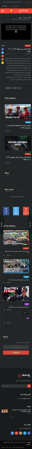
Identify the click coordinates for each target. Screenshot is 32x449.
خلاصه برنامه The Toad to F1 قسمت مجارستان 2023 (19, 127)
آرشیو (20, 17)
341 (9, 256)
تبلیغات (2, 447)
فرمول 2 (28, 122)
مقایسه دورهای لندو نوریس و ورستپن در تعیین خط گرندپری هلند (17, 252)
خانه (29, 17)
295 (9, 323)
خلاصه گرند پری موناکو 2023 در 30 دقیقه (20, 50)
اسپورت (25, 17)
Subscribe (16, 353)
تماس (10, 447)
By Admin (7, 54)
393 (9, 310)
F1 (20, 88)
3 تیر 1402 (13, 54)
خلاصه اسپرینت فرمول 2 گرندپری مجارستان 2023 (19, 280)
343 (9, 163)
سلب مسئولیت (15, 447)
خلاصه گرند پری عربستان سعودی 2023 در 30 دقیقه (18, 158)
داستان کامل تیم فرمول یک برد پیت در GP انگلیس (18, 307)
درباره (6, 447)
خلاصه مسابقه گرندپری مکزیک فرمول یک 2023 (12, 2)
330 (29, 54)
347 (9, 131)
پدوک (27, 304)
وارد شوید (13, 197)
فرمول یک (27, 45)
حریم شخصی (21, 447)
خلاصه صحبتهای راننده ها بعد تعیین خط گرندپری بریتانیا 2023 (21, 410)
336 (9, 283)
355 (14, 417)
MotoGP (8, 88)
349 (30, 413)
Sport (15, 88)
